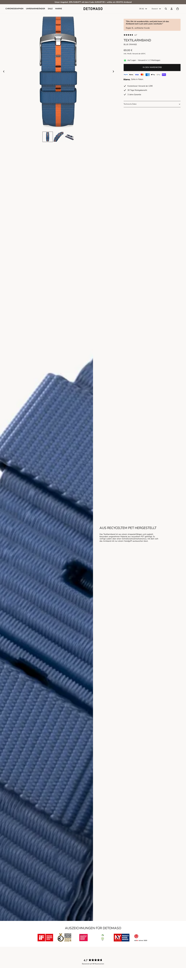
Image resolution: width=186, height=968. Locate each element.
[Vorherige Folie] (3, 72)
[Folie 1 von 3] (48, 137)
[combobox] (143, 9)
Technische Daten (130, 104)
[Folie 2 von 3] (58, 137)
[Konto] (172, 9)
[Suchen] (166, 9)
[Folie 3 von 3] (69, 137)
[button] (152, 35)
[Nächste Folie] (114, 72)
